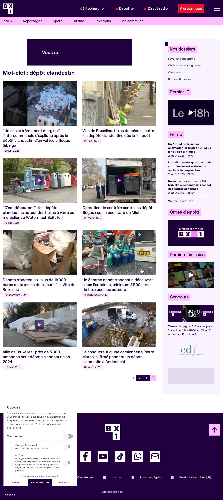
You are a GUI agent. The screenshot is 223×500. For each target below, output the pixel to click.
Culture (78, 21)
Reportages (32, 21)
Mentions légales (151, 477)
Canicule (174, 72)
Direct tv (126, 8)
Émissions (103, 21)
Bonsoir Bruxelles (179, 79)
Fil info (176, 134)
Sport (57, 21)
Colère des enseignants (184, 65)
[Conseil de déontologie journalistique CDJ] (191, 350)
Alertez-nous (191, 8)
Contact (117, 477)
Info (6, 21)
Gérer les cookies (112, 492)
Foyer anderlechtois (181, 59)
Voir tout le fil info (181, 201)
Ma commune (132, 21)
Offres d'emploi (85, 477)
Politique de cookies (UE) (195, 477)
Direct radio (158, 8)
